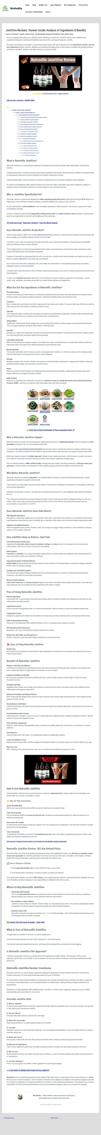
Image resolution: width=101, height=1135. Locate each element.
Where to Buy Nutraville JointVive (30, 145)
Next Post (55, 1118)
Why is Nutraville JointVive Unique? (30, 119)
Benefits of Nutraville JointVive (28, 134)
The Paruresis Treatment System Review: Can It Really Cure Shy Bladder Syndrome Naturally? (37, 841)
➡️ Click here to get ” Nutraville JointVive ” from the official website (32, 223)
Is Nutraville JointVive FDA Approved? (31, 150)
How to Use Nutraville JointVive (29, 136)
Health (22, 34)
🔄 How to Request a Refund (29, 143)
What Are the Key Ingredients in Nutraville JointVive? (34, 117)
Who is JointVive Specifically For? (25, 112)
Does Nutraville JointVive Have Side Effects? (32, 124)
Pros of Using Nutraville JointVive (29, 129)
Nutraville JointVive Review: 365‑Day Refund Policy (33, 141)
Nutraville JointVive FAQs (31, 155)
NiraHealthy (16, 8)
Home (28, 5)
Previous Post (8, 1118)
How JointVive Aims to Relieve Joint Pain (31, 126)
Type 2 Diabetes (55, 5)
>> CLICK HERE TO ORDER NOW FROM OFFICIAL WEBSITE (28, 1070)
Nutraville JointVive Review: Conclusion (31, 152)
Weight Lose (43, 5)
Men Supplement (70, 5)
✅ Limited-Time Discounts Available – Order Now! (26, 922)
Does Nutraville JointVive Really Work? (29, 115)
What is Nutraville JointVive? (22, 110)
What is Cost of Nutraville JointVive (31, 148)
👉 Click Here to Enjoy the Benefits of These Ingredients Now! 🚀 (50, 430)
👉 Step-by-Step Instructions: (28, 138)
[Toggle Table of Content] (8, 108)
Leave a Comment (12, 34)
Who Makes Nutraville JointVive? (29, 122)
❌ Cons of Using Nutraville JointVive (30, 131)
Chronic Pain (83, 5)
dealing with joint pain (45, 235)
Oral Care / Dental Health (34, 12)
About (48, 12)
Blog (34, 5)
